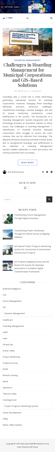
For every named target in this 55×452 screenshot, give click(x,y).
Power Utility (9, 350)
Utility (5, 418)
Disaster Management (14, 313)
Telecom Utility (10, 393)
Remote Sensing (10, 375)
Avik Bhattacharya (16, 172)
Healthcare (8, 320)
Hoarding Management (27, 60)
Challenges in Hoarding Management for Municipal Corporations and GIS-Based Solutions (27, 75)
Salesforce (7, 387)
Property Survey (10, 363)
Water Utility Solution (12, 425)
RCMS (5, 369)
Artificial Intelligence (12, 288)
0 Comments (35, 90)
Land (5, 338)
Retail (5, 381)
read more (27, 162)
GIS (4, 307)
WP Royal (34, 447)
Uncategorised (9, 399)
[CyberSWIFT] (8, 18)
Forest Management (12, 301)
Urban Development (12, 412)
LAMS (5, 332)
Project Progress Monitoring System (21, 406)
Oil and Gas (8, 344)
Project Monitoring (11, 356)
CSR (4, 294)
